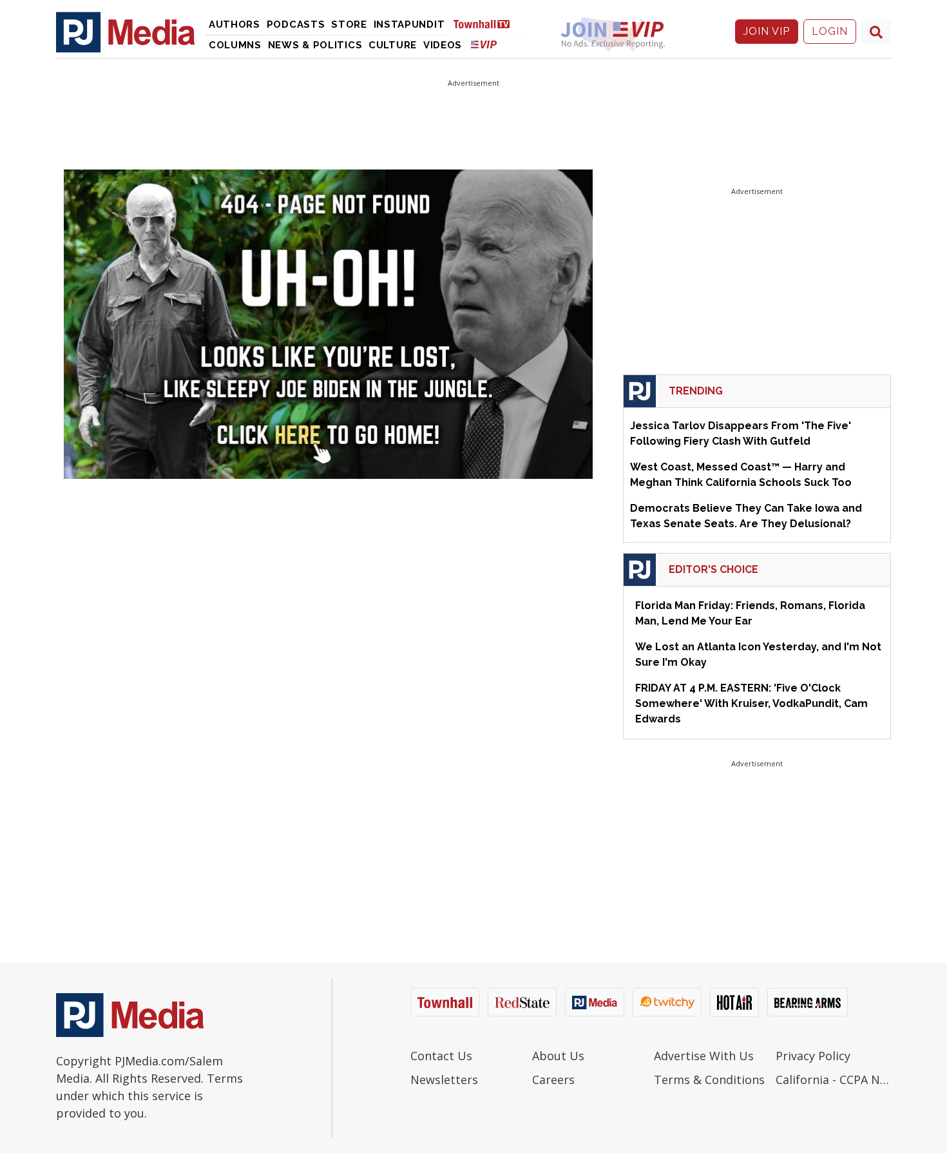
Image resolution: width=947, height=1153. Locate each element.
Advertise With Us (704, 1055)
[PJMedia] (125, 31)
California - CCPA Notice (833, 1079)
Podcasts (296, 24)
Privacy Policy (813, 1055)
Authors (234, 24)
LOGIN (830, 31)
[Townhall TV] (486, 23)
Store (349, 24)
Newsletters (444, 1079)
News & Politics (315, 45)
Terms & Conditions (709, 1079)
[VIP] (484, 44)
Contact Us (441, 1055)
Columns (235, 45)
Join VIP (766, 31)
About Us (558, 1055)
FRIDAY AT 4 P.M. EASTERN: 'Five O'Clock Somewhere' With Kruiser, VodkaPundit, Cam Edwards (751, 703)
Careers (553, 1079)
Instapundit (409, 24)
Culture (392, 45)
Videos (442, 45)
